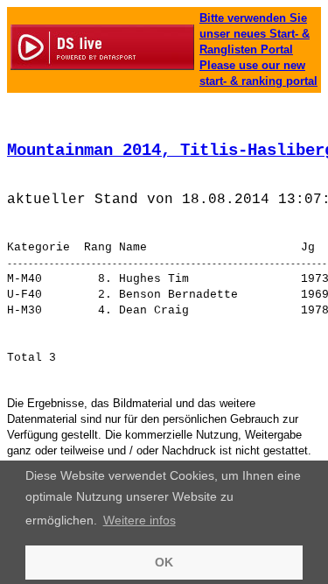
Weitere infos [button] (139, 520)
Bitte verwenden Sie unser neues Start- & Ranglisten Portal (254, 33)
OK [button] (164, 562)
